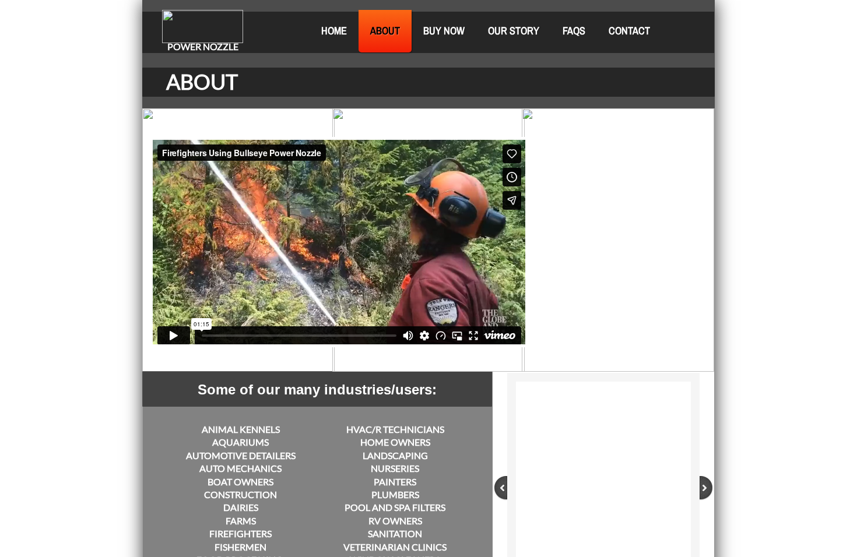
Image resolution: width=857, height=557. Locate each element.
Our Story (513, 30)
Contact (629, 30)
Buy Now (444, 30)
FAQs (574, 30)
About (385, 30)
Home (334, 30)
